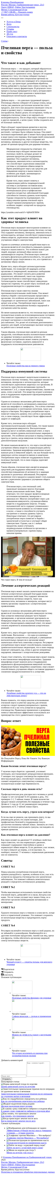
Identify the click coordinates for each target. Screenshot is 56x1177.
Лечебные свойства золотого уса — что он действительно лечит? (26, 694)
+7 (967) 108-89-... (17, 12)
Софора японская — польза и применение (31, 1016)
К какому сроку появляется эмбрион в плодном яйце (25, 1111)
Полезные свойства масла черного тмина (26, 366)
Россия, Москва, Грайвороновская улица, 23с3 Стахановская (22, 7)
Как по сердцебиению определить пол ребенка (23, 1101)
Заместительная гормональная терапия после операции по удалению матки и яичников (26, 1095)
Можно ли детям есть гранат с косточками (31, 1035)
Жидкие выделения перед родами (16, 1106)
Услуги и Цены (14, 21)
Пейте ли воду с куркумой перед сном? (25, 1148)
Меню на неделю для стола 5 (20, 1152)
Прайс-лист (12, 31)
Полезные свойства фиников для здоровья (31, 998)
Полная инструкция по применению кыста (26, 1143)
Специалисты (13, 26)
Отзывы (10, 29)
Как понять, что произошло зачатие (17, 1116)
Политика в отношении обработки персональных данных (28, 1172)
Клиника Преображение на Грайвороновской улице (27, 1157)
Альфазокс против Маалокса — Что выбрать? (28, 1138)
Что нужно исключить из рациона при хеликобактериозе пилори (30, 1054)
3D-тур (10, 34)
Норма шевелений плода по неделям (18, 1086)
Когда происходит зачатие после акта (18, 1121)
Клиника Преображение (12, 2)
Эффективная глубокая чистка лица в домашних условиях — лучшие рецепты (29, 1131)
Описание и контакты (17, 36)
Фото (9, 24)
